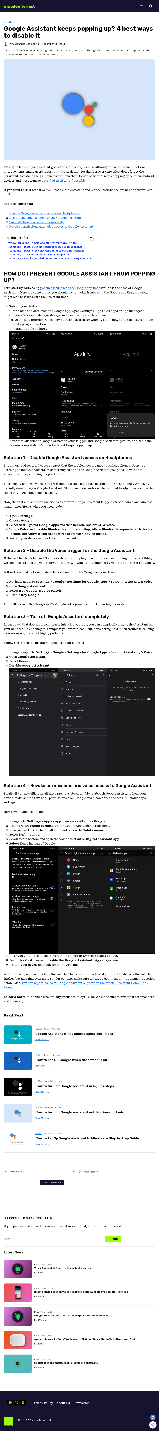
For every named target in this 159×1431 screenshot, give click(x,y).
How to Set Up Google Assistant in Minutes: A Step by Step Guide (87, 1138)
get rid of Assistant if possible (64, 180)
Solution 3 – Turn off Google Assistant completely (39, 254)
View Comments (52, 1182)
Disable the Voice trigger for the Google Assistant (45, 217)
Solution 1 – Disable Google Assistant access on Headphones (45, 246)
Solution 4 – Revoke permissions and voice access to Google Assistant (51, 258)
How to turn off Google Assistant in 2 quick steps (74, 1086)
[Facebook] (10, 1402)
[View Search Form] (150, 6)
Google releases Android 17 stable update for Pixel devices (71, 1315)
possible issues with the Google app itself (70, 288)
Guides (8, 21)
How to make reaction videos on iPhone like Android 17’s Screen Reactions (81, 1292)
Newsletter (81, 1403)
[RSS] (23, 1402)
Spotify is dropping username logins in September (66, 1363)
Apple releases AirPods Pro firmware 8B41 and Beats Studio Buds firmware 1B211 (84, 1339)
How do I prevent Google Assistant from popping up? (41, 242)
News (36, 1265)
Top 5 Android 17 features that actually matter (62, 1268)
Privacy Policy (42, 1403)
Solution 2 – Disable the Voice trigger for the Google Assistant (46, 250)
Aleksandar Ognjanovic (25, 43)
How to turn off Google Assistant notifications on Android (82, 1112)
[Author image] (5, 44)
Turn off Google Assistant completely (36, 222)
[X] (16, 1402)
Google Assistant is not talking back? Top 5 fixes (74, 1033)
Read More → (42, 1039)
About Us (63, 1403)
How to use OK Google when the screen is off (71, 1060)
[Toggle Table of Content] (89, 238)
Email (9, 1239)
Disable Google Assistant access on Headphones (44, 213)
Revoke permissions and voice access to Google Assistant (51, 226)
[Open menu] (141, 6)
